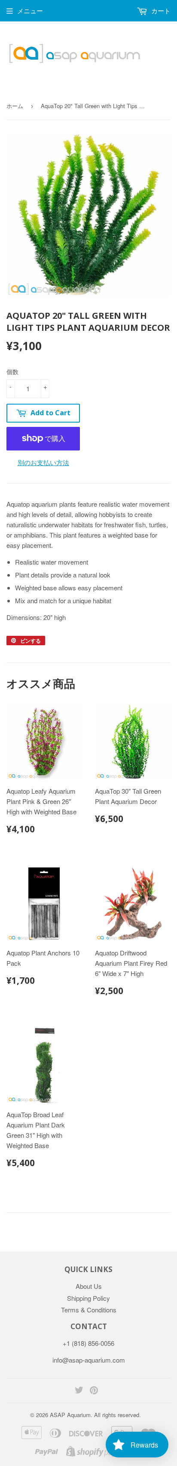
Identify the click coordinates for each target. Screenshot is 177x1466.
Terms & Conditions (88, 1309)
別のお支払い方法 (43, 462)
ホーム (14, 106)
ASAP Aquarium (70, 1415)
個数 (12, 371)
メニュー (30, 10)
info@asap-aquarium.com (88, 1359)
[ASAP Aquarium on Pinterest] (93, 1390)
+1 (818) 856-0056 (88, 1343)
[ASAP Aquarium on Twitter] (79, 1390)
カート (160, 10)
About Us (89, 1286)
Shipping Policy (88, 1298)
